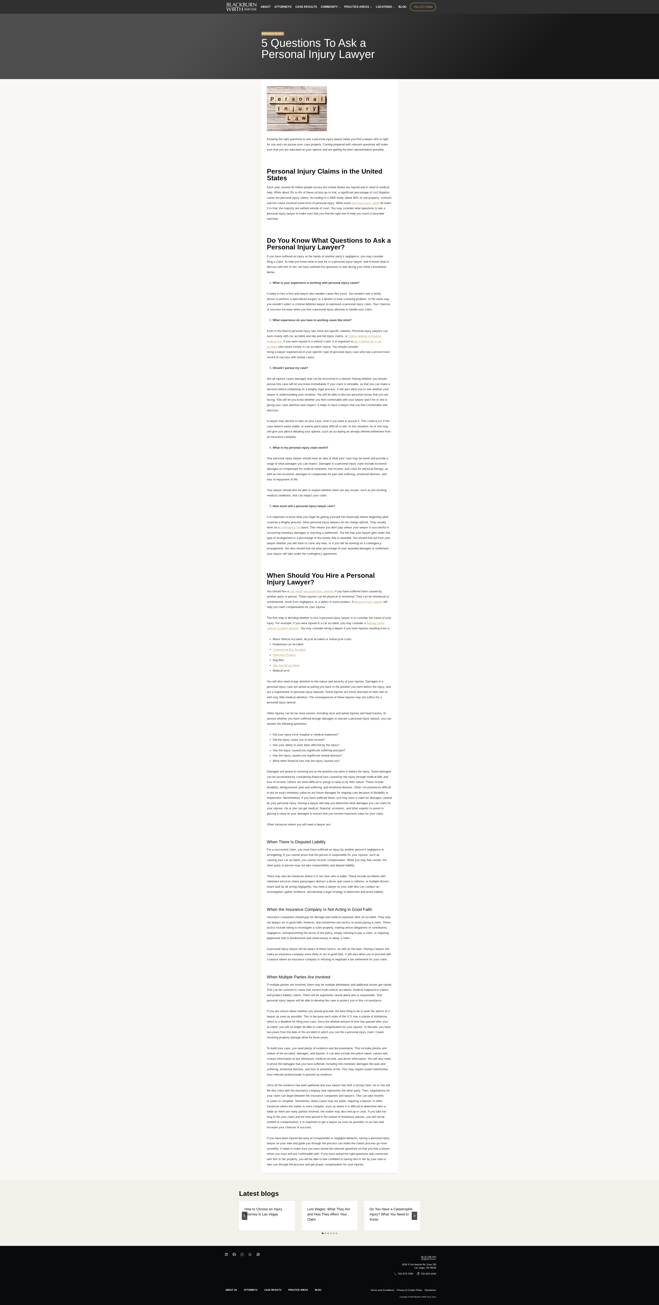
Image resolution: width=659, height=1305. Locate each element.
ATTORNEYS (250, 1290)
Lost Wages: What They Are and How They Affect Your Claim (328, 1214)
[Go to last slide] (244, 1216)
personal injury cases (365, 203)
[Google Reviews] (250, 1254)
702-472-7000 (423, 7)
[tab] (322, 1233)
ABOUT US (231, 1290)
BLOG (318, 1290)
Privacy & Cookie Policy (409, 1290)
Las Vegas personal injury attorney (312, 591)
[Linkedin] (226, 1254)
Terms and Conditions (382, 1290)
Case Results (306, 6)
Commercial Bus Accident (289, 649)
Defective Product (284, 655)
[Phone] (258, 1254)
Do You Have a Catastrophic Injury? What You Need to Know (391, 1214)
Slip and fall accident (286, 665)
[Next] (414, 1216)
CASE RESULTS (272, 1290)
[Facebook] (234, 1254)
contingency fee (290, 527)
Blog (402, 6)
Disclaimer (430, 1290)
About (266, 6)
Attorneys (283, 6)
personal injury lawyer (368, 602)
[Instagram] (242, 1254)
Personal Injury (272, 33)
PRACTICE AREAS (298, 1290)
